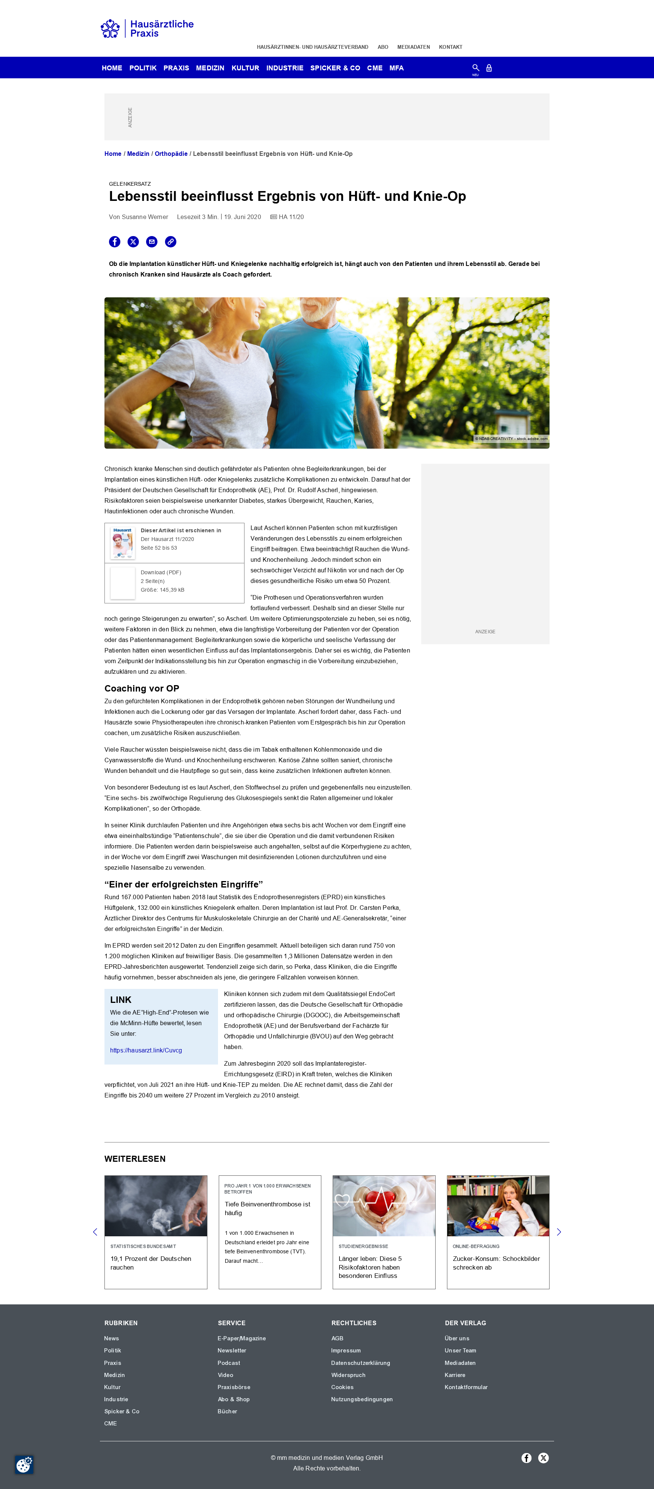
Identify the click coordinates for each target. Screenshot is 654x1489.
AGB (338, 1338)
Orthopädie (171, 153)
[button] (559, 1232)
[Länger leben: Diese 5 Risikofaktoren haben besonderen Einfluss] (384, 1232)
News (112, 1338)
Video (226, 1375)
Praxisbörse (234, 1387)
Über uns (457, 1338)
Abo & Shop (234, 1399)
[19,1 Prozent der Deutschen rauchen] (155, 1232)
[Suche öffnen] (475, 69)
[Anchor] (183, 687)
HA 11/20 (291, 217)
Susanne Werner (145, 217)
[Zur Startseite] (147, 28)
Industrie (285, 68)
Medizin (210, 68)
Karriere (455, 1375)
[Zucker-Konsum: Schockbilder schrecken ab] (498, 1232)
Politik (143, 68)
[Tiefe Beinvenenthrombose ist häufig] (270, 1232)
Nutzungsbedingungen (362, 1399)
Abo (383, 47)
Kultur (246, 68)
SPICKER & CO (335, 68)
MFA (396, 68)
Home (113, 153)
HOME (112, 68)
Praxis (176, 68)
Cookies (343, 1387)
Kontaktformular (466, 1387)
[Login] (489, 69)
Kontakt (450, 47)
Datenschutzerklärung (361, 1363)
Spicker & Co (122, 1411)
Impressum (346, 1350)
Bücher (227, 1411)
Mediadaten (413, 47)
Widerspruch (349, 1375)
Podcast (229, 1363)
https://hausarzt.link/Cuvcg (146, 1050)
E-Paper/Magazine (242, 1338)
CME (374, 68)
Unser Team (461, 1350)
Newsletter (232, 1350)
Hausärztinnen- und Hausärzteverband (313, 47)
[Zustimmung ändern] (24, 1465)
